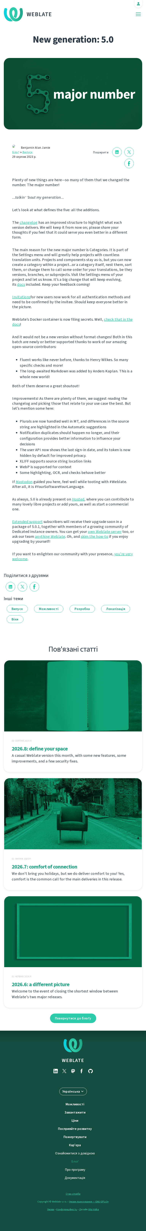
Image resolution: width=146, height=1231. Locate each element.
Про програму (75, 1169)
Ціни (74, 1120)
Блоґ (15, 152)
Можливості (48, 609)
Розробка (82, 609)
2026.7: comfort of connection (44, 866)
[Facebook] (82, 1071)
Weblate (39, 14)
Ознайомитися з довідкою (75, 1153)
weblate (73, 1060)
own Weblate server (104, 531)
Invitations (21, 297)
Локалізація (115, 609)
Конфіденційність (66, 1209)
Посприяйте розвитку (75, 1128)
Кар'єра (75, 1145)
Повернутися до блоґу (73, 1018)
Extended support (27, 521)
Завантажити (75, 1112)
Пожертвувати (74, 1137)
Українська (71, 1091)
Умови (50, 1209)
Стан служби (73, 1194)
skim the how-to (94, 536)
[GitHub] (90, 1071)
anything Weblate (50, 536)
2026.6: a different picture (40, 984)
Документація (75, 1177)
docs (21, 284)
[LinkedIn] (55, 1071)
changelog (29, 222)
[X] (64, 1071)
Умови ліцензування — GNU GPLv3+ (89, 1201)
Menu (138, 14)
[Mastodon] (73, 1071)
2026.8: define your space (40, 748)
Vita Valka (93, 1209)
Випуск (27, 152)
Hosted (78, 499)
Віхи (15, 619)
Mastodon (24, 481)
